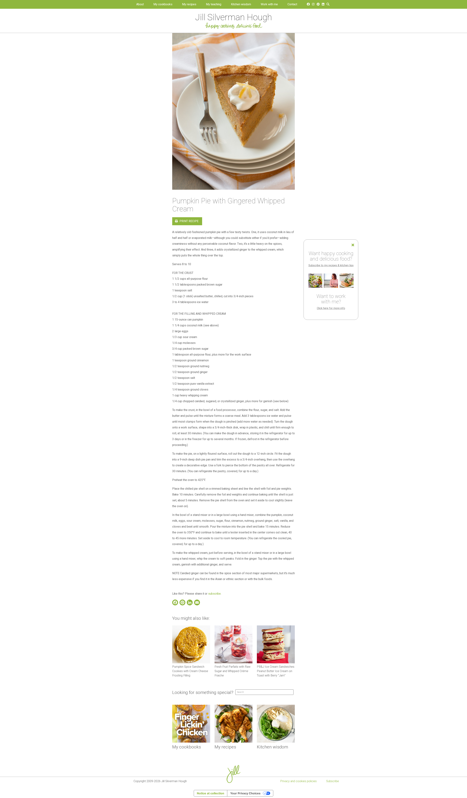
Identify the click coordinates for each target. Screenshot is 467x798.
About (140, 4)
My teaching (213, 4)
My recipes (189, 4)
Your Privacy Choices (245, 793)
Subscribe (332, 781)
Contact (292, 4)
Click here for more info (331, 308)
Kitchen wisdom (241, 4)
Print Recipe (188, 221)
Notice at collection (210, 793)
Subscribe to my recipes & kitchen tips (331, 265)
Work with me (269, 4)
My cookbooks (162, 4)
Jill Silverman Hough (233, 17)
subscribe (214, 594)
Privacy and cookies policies (298, 781)
